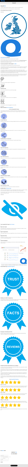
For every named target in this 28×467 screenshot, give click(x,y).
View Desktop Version (14, 465)
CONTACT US (2, 194)
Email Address (2, 456)
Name (1, 455)
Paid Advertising (3, 91)
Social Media (2, 106)
